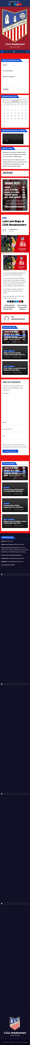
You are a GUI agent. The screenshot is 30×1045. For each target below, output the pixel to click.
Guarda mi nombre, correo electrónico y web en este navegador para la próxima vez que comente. (14, 446)
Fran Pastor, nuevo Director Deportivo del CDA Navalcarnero (15, 370)
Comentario (5, 393)
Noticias (4, 217)
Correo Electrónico (8, 70)
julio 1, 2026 (8, 493)
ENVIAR (6, 89)
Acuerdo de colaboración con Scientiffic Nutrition (13, 490)
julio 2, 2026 (8, 477)
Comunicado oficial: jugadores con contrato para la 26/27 (13, 507)
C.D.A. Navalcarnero (15, 44)
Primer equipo (18, 335)
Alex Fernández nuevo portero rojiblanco (22, 307)
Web (3, 436)
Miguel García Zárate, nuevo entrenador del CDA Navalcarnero (15, 354)
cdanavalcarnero (14, 229)
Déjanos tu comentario (9, 76)
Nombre (5, 65)
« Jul (4, 125)
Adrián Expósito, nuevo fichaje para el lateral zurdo (9, 307)
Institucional (6, 335)
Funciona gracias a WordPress (8, 1042)
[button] (25, 51)
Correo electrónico (7, 429)
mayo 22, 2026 (8, 509)
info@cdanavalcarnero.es (15, 555)
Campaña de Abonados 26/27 (13, 338)
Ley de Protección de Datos (8, 564)
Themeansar (25, 1042)
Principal (24, 335)
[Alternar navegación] (14, 51)
